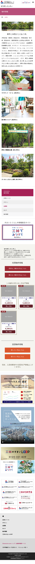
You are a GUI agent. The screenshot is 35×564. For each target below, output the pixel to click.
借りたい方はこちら (17, 356)
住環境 (5, 206)
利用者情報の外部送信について (17, 558)
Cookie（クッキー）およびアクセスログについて (17, 556)
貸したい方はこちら (17, 350)
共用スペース (7, 198)
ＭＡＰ (5, 210)
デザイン (6, 202)
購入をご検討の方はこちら (17, 275)
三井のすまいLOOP (7, 534)
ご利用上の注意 (17, 555)
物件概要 (6, 214)
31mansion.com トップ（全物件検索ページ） (14, 543)
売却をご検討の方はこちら (17, 268)
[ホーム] (2, 17)
